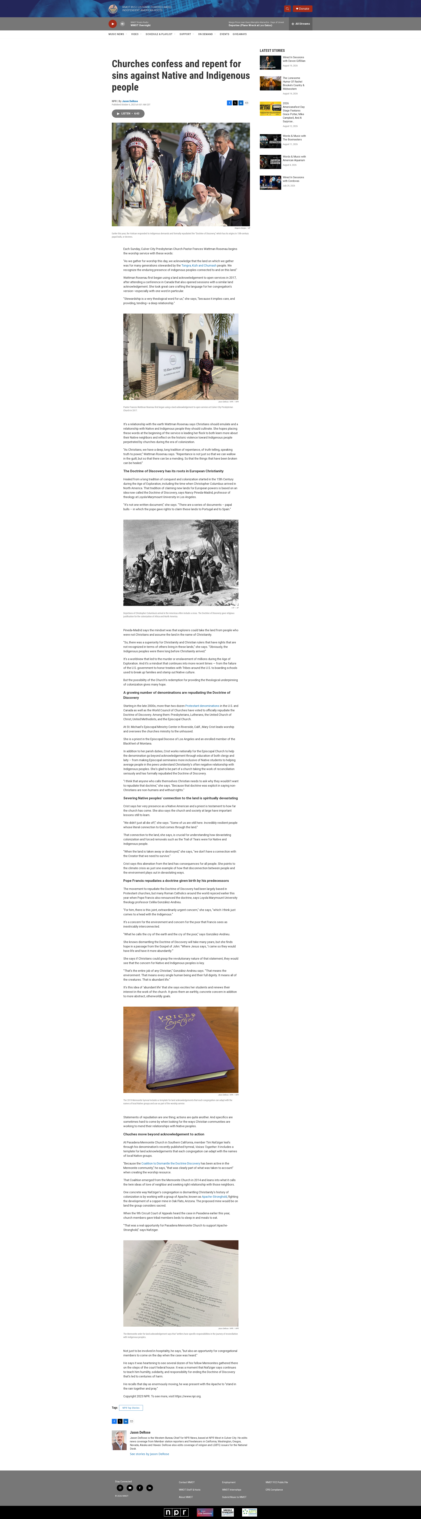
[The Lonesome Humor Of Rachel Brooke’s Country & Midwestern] (270, 83)
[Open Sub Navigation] (126, 34)
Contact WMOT (187, 1482)
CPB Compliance (274, 1490)
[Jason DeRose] (119, 1440)
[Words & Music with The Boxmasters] (270, 141)
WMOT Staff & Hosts (189, 1490)
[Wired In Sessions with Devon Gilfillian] (270, 63)
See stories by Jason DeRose (149, 1454)
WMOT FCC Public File (277, 1482)
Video (135, 34)
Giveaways (240, 34)
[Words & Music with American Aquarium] (270, 162)
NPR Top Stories (131, 1408)
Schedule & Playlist (159, 34)
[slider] (127, 23)
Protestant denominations (202, 706)
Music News (116, 34)
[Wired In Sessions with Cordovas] (270, 183)
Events (224, 34)
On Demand (205, 34)
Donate (304, 8)
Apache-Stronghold (214, 1196)
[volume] (122, 24)
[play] (112, 24)
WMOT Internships (231, 1490)
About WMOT (186, 1497)
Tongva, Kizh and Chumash (199, 265)
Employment (228, 1482)
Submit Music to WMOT (234, 1497)
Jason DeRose (130, 101)
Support (185, 34)
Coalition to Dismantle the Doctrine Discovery (170, 1163)
